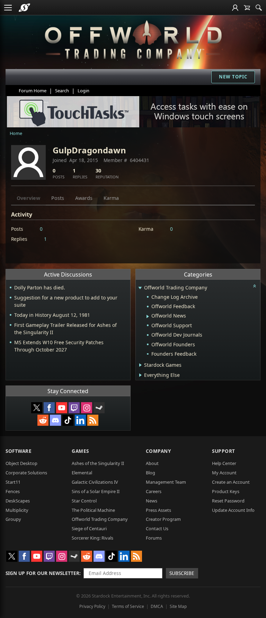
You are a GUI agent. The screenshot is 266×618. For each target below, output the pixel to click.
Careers (153, 491)
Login (83, 90)
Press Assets (158, 510)
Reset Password (228, 501)
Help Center (224, 463)
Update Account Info (233, 510)
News (151, 501)
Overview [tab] (28, 198)
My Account (224, 472)
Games (80, 451)
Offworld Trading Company (100, 519)
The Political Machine (93, 510)
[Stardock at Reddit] (43, 420)
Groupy (13, 519)
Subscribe (181, 573)
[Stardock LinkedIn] (80, 420)
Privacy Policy (92, 606)
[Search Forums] (259, 7)
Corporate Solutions (26, 472)
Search (62, 90)
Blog (150, 472)
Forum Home (32, 90)
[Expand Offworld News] (148, 316)
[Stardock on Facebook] (49, 407)
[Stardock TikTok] (68, 420)
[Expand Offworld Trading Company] (140, 288)
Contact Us (157, 528)
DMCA (157, 606)
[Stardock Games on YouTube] (61, 407)
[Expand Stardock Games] (140, 365)
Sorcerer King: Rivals (92, 538)
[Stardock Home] (24, 7)
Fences (13, 491)
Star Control (84, 501)
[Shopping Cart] (247, 7)
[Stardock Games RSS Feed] (93, 420)
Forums (154, 538)
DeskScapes (18, 501)
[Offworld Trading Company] (133, 38)
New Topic (233, 77)
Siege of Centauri (89, 528)
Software (19, 451)
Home (16, 133)
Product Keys (225, 491)
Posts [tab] (57, 198)
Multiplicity (17, 510)
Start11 (13, 482)
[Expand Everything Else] (140, 375)
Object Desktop (21, 463)
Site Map (178, 606)
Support (223, 451)
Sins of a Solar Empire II (95, 491)
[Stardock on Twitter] (36, 407)
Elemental (82, 472)
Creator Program (163, 519)
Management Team (166, 482)
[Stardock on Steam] (99, 407)
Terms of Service (128, 606)
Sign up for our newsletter (42, 573)
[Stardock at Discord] (55, 420)
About (152, 463)
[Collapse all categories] (254, 285)
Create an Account (231, 482)
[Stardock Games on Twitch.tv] (74, 407)
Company (158, 451)
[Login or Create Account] (235, 7)
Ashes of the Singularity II (98, 463)
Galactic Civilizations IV (95, 482)
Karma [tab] (111, 198)
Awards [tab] (83, 198)
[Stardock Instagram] (86, 407)
